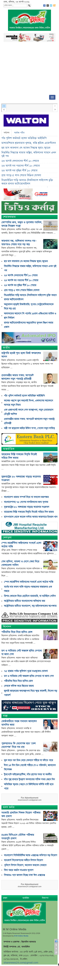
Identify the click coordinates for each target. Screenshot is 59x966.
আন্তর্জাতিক (8, 449)
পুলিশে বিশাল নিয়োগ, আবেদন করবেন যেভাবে (25, 865)
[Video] (29, 208)
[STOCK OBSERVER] (29, 706)
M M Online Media (21, 936)
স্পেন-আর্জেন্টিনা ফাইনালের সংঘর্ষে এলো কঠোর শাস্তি (28, 582)
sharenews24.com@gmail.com (21, 962)
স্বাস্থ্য (5, 716)
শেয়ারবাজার (9, 217)
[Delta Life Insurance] (29, 617)
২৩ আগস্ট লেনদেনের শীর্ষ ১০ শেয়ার (20, 161)
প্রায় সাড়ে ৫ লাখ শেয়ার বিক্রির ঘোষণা (21, 175)
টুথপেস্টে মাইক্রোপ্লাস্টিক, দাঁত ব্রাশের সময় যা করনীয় (28, 774)
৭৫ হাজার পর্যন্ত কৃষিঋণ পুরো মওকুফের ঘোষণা (26, 671)
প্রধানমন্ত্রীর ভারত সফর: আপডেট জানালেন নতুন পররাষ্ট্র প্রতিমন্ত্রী (17, 377)
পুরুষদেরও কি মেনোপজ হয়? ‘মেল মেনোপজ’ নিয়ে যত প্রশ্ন (18, 745)
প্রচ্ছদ (5, 897)
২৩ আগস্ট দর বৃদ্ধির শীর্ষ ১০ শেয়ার (19, 170)
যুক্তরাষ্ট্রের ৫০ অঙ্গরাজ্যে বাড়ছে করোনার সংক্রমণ (26, 507)
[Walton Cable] (26, 194)
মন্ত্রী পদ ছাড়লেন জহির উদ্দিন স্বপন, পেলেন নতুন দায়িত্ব (29, 428)
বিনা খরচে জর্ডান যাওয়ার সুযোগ (18, 870)
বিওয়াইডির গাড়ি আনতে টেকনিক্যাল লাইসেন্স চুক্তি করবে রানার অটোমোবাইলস (27, 182)
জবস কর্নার (8, 807)
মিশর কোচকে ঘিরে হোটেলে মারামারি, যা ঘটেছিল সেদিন (30, 596)
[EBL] (29, 439)
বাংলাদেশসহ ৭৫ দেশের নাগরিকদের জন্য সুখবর (26, 502)
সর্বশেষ (6, 132)
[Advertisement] (29, 69)
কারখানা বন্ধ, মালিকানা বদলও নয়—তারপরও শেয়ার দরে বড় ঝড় (19, 242)
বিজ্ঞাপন (45, 897)
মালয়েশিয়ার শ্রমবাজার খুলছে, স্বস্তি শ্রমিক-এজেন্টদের (28, 143)
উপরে (56, 949)
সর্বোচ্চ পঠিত (19, 132)
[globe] (29, 338)
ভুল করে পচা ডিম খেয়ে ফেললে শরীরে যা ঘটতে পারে (28, 760)
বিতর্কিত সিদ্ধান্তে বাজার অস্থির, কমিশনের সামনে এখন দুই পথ (28, 154)
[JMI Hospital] (29, 527)
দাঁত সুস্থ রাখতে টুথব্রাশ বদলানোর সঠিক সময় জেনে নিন (29, 779)
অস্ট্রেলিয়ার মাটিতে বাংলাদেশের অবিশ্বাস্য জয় (24, 601)
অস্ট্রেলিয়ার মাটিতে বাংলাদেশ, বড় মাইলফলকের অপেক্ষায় (30, 606)
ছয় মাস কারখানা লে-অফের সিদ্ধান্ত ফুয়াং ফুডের (25, 148)
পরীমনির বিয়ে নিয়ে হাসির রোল (16, 632)
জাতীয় (6, 348)
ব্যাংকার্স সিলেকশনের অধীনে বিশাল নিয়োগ (23, 860)
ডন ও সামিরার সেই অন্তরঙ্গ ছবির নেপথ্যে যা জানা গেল (29, 676)
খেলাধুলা (7, 537)
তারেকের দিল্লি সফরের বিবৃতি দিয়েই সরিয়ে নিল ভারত (29, 512)
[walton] (26, 120)
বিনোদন (7, 627)
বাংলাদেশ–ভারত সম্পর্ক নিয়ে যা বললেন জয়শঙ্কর (26, 497)
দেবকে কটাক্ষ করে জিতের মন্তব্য (19, 686)
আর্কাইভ (25, 897)
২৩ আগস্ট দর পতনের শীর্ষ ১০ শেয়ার (20, 166)
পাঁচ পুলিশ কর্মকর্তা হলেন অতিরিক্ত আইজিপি (24, 138)
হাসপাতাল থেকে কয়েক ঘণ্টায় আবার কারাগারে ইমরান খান (30, 517)
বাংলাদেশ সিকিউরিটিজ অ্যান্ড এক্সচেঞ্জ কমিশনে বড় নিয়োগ (30, 855)
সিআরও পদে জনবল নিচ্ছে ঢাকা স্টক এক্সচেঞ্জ (24, 875)
